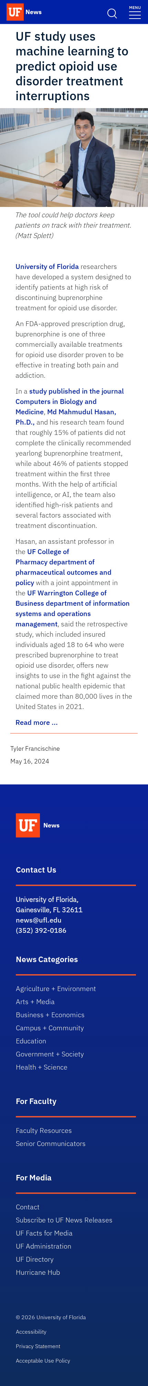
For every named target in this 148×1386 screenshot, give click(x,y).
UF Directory (35, 1259)
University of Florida (47, 266)
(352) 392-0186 (41, 930)
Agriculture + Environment (56, 988)
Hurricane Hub (38, 1272)
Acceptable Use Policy (43, 1360)
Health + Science (41, 1067)
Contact (28, 1206)
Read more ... (36, 722)
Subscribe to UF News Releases (64, 1220)
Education (31, 1040)
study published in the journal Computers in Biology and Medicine (69, 401)
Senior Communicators (51, 1143)
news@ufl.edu (39, 920)
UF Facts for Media (44, 1233)
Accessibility (31, 1331)
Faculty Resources (44, 1130)
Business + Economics (50, 1014)
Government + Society (50, 1054)
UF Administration (43, 1246)
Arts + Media (35, 1001)
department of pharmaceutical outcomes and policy (63, 572)
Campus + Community (50, 1027)
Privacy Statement (38, 1346)
